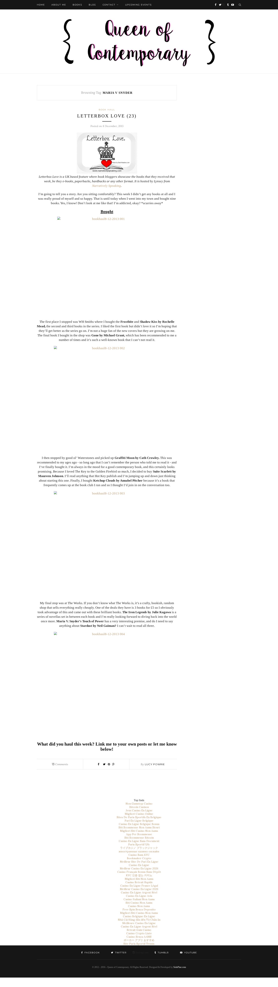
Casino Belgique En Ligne (139, 916)
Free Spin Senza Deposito (139, 909)
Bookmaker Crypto (139, 858)
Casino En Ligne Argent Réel (139, 892)
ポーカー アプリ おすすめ (139, 940)
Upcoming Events (138, 4)
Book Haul (107, 109)
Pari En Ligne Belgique (139, 820)
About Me (58, 4)
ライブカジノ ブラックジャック (139, 848)
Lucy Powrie (155, 764)
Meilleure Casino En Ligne (139, 923)
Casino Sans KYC (139, 855)
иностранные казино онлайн (139, 851)
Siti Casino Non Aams (139, 902)
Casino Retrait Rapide (139, 882)
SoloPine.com (179, 967)
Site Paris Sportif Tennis (139, 943)
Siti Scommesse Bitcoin (139, 837)
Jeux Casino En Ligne (139, 810)
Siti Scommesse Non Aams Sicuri (139, 827)
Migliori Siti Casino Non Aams (139, 831)
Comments (60, 764)
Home (41, 4)
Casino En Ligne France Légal (139, 885)
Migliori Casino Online (139, 814)
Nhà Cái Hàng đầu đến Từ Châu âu (139, 919)
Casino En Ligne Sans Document (139, 841)
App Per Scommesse (139, 834)
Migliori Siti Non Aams (139, 879)
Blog (92, 4)
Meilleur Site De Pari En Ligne (139, 861)
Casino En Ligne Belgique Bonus (139, 824)
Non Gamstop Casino (139, 803)
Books (77, 4)
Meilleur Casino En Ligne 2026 (139, 868)
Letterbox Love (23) (107, 115)
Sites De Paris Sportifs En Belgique (139, 817)
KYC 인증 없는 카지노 (139, 875)
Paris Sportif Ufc (139, 844)
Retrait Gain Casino (139, 930)
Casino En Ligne (139, 865)
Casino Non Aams (139, 906)
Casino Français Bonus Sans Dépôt (139, 872)
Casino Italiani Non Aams (139, 899)
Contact (109, 4)
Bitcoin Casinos (139, 807)
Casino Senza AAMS (139, 936)
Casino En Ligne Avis (139, 896)
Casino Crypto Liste (139, 933)
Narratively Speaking (106, 186)
